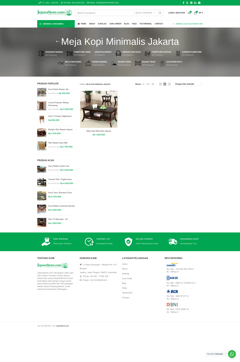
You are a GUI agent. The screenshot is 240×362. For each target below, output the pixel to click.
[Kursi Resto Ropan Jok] (41, 92)
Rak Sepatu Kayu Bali (57, 143)
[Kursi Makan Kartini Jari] (41, 169)
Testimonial (127, 292)
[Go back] (57, 41)
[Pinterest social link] (191, 3)
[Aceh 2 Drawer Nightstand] (41, 119)
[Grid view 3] (164, 84)
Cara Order (127, 278)
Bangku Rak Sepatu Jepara (60, 129)
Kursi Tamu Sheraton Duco (60, 192)
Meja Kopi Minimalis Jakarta (99, 131)
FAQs (124, 288)
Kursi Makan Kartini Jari (58, 166)
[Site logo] (54, 12)
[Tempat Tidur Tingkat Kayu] (41, 182)
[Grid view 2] (160, 84)
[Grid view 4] (169, 84)
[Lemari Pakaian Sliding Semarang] (41, 106)
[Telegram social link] (199, 3)
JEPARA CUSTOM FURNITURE (189, 24)
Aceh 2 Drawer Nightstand (59, 116)
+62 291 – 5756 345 (99, 276)
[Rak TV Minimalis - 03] (41, 222)
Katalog (125, 273)
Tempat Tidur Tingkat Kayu (60, 179)
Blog (124, 283)
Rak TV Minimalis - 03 (58, 219)
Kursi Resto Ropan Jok (58, 89)
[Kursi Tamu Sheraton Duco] (41, 195)
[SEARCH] (160, 13)
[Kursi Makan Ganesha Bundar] (41, 209)
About (125, 269)
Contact (125, 297)
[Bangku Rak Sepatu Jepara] (41, 132)
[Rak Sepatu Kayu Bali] (41, 145)
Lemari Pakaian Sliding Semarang (58, 103)
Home (82, 84)
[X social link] (187, 3)
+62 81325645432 (98, 280)
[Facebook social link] (183, 3)
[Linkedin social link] (195, 3)
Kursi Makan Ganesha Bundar (61, 206)
